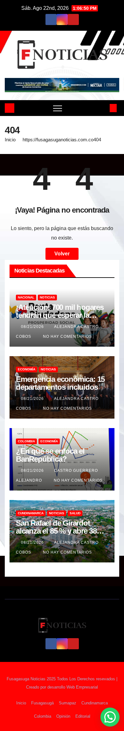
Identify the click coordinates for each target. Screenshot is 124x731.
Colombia (26, 441)
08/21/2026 (33, 326)
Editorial (82, 716)
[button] (103, 108)
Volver (62, 253)
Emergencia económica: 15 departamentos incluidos (60, 383)
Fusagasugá (42, 703)
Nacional (26, 297)
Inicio (10, 139)
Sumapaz (67, 703)
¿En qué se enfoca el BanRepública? (50, 455)
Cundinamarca (31, 513)
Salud (75, 513)
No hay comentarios (67, 336)
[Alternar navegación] (57, 108)
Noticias (47, 297)
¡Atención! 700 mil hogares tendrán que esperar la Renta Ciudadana (60, 315)
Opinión (63, 716)
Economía (26, 369)
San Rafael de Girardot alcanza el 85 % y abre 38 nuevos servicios (56, 531)
